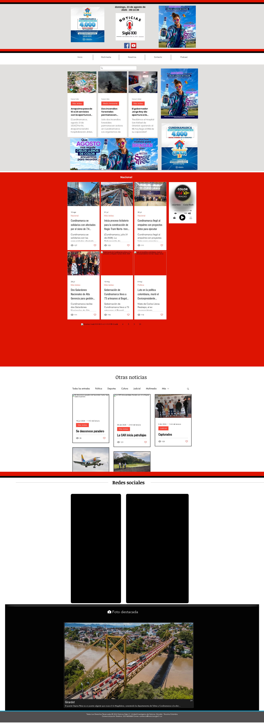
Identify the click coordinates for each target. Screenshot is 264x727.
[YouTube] (133, 45)
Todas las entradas (81, 388)
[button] (188, 389)
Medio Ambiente (110, 103)
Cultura (124, 388)
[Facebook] (127, 45)
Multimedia (151, 388)
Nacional (75, 216)
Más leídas (77, 103)
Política (141, 285)
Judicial (137, 388)
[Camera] (109, 611)
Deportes (112, 388)
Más (164, 388)
